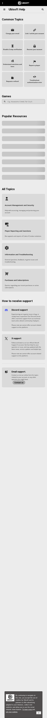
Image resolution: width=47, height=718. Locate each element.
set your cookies (11, 712)
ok (38, 713)
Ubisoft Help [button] (17, 9)
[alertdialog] (23, 704)
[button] (12, 31)
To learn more (27, 709)
